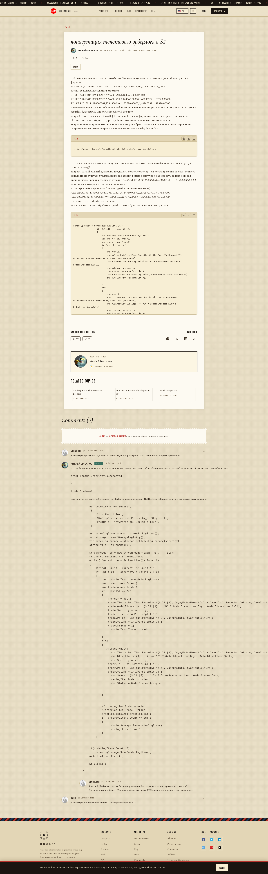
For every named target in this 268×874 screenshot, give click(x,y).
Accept (222, 868)
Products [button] (103, 11)
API (103, 860)
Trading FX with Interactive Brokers (87, 392)
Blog (129, 11)
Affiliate (171, 854)
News (136, 854)
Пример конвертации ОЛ (123, 802)
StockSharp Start (169, 390)
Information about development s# (133, 392)
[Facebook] (203, 839)
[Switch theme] (193, 11)
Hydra (75, 67)
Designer (105, 838)
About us (171, 838)
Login (203, 11)
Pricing (118, 11)
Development (141, 11)
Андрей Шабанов (101, 361)
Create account (117, 436)
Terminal (105, 849)
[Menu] (43, 11)
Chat (153, 11)
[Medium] (220, 847)
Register (219, 11)
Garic (73, 798)
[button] (182, 11)
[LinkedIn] (185, 338)
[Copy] (183, 139)
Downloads (139, 860)
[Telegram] (167, 338)
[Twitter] (176, 338)
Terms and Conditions (178, 860)
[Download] (189, 139)
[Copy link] (194, 338)
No (89, 338)
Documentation (141, 838)
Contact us (172, 849)
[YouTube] (211, 847)
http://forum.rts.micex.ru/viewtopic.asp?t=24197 (118, 455)
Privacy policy (174, 843)
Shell (103, 854)
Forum (137, 843)
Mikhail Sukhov (78, 451)
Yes (77, 338)
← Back (65, 27)
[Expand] (194, 139)
